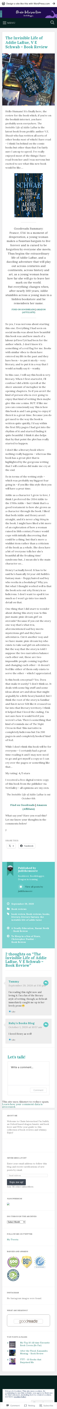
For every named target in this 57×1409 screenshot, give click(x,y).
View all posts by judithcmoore (30, 889)
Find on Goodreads (23, 309)
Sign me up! (16, 1182)
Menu (11, 22)
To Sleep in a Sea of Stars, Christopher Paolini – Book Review (26, 939)
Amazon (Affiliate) (34, 311)
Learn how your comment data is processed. (22, 1105)
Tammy (14, 981)
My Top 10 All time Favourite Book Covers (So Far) (35, 1344)
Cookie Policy (20, 1396)
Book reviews (18, 909)
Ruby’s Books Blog (22, 1023)
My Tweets (12, 1239)
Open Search (51, 22)
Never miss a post (17, 1158)
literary (15, 916)
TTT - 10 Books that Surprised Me (30, 1361)
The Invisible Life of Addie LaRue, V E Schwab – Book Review (26, 43)
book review (18, 914)
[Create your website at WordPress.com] (28, 3)
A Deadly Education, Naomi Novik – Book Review (30, 929)
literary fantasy (30, 916)
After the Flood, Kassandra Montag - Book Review (34, 1352)
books (46, 914)
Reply (45, 982)
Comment (38, 1090)
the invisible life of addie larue (27, 918)
